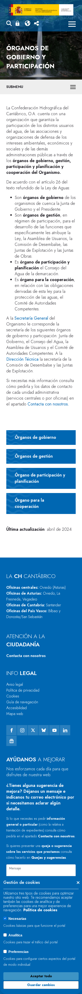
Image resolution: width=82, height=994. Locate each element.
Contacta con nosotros (26, 655)
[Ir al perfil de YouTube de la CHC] (54, 730)
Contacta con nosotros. (48, 404)
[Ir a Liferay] (41, 9)
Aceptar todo (41, 976)
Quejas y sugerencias (48, 857)
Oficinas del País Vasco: (33, 614)
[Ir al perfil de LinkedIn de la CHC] (65, 730)
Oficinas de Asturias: (33, 596)
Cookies (12, 696)
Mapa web (14, 713)
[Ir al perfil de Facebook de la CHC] (11, 730)
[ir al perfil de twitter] (33, 730)
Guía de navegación (22, 702)
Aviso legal (14, 684)
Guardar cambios (41, 984)
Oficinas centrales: (36, 587)
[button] (9, 24)
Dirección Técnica (22, 359)
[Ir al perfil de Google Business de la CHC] (11, 741)
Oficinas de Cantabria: (33, 605)
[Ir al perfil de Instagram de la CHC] (22, 730)
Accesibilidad (16, 708)
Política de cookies (40, 910)
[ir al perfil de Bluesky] (43, 730)
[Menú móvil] (72, 24)
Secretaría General (31, 318)
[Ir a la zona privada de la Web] (18, 23)
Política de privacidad (22, 690)
